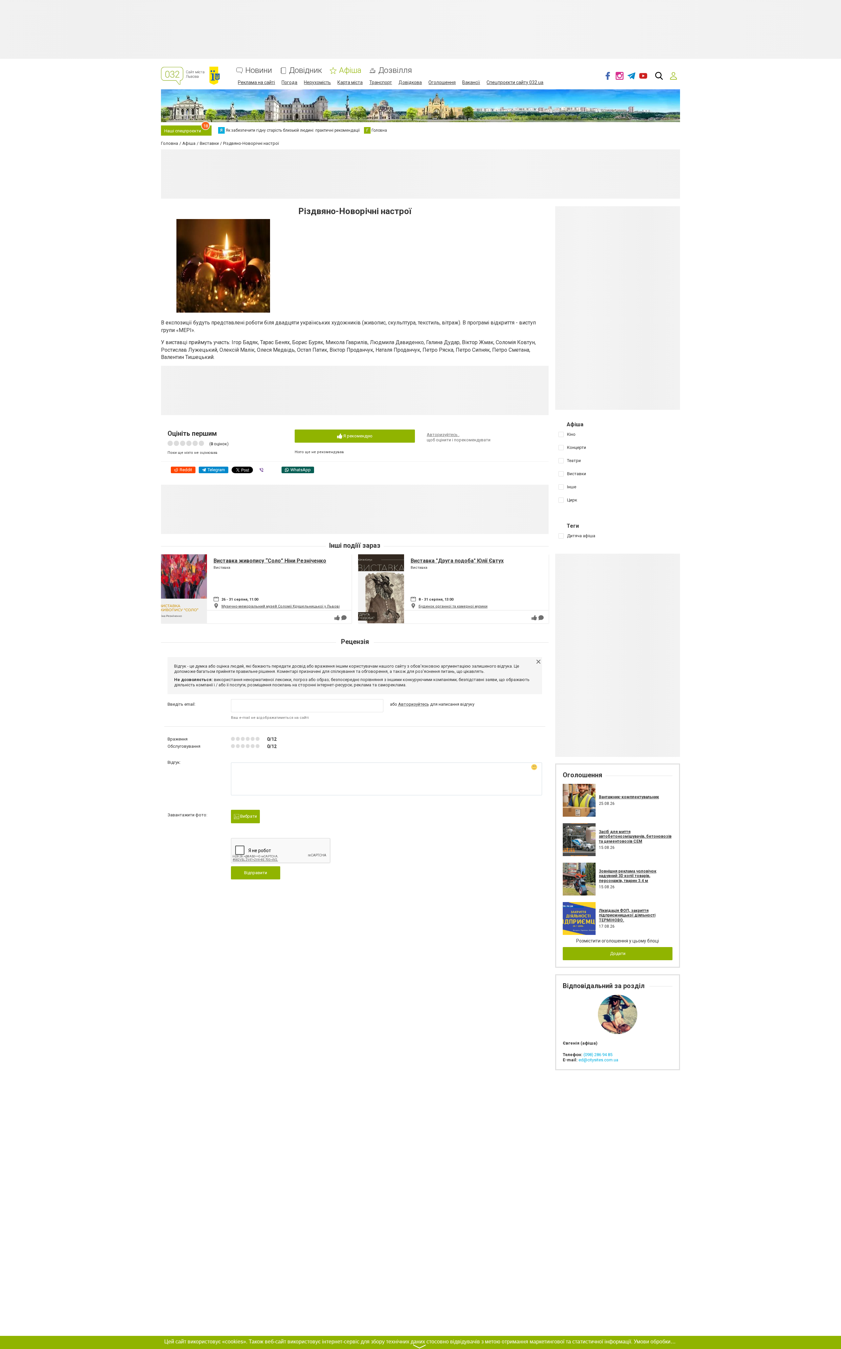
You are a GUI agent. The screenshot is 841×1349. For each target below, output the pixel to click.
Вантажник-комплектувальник (629, 797)
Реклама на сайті (256, 82)
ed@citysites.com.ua (598, 1059)
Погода (289, 82)
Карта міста (350, 82)
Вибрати (248, 816)
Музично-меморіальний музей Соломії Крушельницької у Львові (280, 606)
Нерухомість (317, 82)
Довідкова (410, 82)
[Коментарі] (344, 617)
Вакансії (471, 82)
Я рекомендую (357, 435)
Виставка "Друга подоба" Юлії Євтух (457, 561)
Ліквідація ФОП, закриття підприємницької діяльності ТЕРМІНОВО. (627, 915)
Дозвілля (395, 70)
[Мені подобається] (337, 617)
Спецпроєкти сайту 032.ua (515, 82)
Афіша (350, 70)
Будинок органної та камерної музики (453, 606)
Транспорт (380, 82)
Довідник (305, 70)
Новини (258, 70)
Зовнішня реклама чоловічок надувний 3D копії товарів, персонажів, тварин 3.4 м (627, 876)
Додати (617, 953)
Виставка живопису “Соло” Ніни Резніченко (270, 561)
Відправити (255, 872)
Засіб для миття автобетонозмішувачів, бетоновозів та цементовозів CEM (635, 836)
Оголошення (442, 82)
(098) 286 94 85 (597, 1054)
